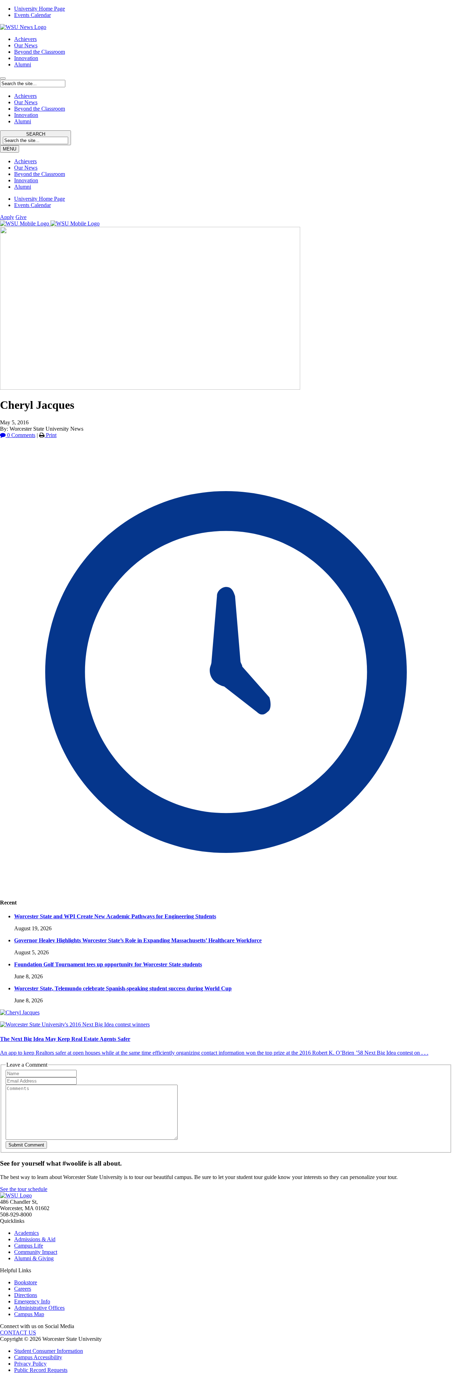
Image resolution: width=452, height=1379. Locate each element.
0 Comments (20, 435)
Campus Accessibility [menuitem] (38, 1357)
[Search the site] (3, 78)
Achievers (25, 39)
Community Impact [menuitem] (35, 1252)
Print (50, 435)
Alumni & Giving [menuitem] (34, 1258)
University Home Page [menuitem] (39, 9)
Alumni (22, 64)
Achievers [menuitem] (25, 161)
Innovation (26, 58)
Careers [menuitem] (22, 1289)
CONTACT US (18, 1333)
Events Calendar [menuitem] (32, 15)
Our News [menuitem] (25, 168)
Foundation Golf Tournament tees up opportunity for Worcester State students (108, 964)
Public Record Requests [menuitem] (40, 1370)
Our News (25, 45)
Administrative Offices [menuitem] (39, 1308)
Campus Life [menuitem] (28, 1246)
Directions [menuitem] (25, 1295)
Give (21, 217)
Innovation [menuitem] (26, 180)
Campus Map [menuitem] (29, 1314)
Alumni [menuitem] (22, 187)
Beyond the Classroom (39, 52)
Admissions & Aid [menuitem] (34, 1239)
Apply (7, 217)
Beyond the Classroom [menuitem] (39, 174)
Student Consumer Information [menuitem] (48, 1351)
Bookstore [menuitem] (25, 1282)
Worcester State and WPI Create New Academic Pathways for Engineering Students (115, 916)
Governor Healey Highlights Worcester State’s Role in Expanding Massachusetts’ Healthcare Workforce (138, 940)
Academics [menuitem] (26, 1233)
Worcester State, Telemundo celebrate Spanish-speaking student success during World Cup (123, 988)
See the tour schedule (23, 1189)
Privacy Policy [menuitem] (30, 1364)
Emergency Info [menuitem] (32, 1301)
